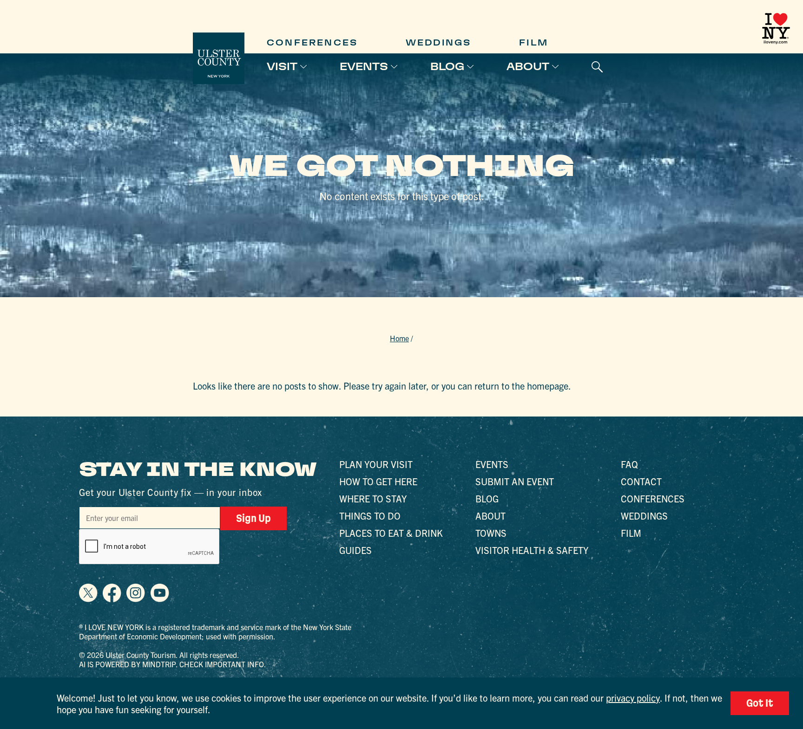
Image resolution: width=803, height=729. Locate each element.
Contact (641, 481)
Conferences (312, 42)
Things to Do (370, 515)
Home (399, 338)
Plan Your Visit (376, 464)
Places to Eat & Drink (391, 533)
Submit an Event (514, 481)
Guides (355, 550)
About (528, 66)
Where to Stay (373, 498)
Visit (282, 66)
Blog (447, 66)
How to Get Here (378, 481)
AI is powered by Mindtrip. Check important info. (172, 664)
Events (364, 66)
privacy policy (633, 697)
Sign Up (253, 518)
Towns (491, 533)
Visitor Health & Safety (531, 550)
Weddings (439, 42)
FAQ (629, 464)
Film (533, 42)
